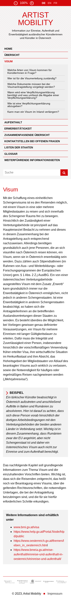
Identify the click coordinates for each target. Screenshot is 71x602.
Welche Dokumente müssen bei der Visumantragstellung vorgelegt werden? (31, 85)
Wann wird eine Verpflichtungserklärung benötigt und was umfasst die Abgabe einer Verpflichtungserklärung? (33, 95)
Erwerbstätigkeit (18, 128)
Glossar (10, 153)
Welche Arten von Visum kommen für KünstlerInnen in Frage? (29, 71)
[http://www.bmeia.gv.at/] (22, 582)
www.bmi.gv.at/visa (26, 527)
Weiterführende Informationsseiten (32, 160)
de (43, 3)
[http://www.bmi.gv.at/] (48, 582)
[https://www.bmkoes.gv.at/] (9, 582)
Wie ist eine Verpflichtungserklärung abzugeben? (28, 105)
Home (8, 48)
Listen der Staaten (18, 147)
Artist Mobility (35, 19)
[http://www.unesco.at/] (35, 582)
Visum (8, 61)
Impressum (55, 593)
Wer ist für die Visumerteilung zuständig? (31, 78)
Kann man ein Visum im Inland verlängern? (33, 111)
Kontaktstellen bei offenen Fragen (32, 141)
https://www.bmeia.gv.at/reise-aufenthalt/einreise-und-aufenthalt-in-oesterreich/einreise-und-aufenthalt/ (38, 554)
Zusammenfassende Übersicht (27, 134)
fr (55, 3)
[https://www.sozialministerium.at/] (61, 582)
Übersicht (12, 54)
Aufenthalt (13, 122)
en (49, 3)
